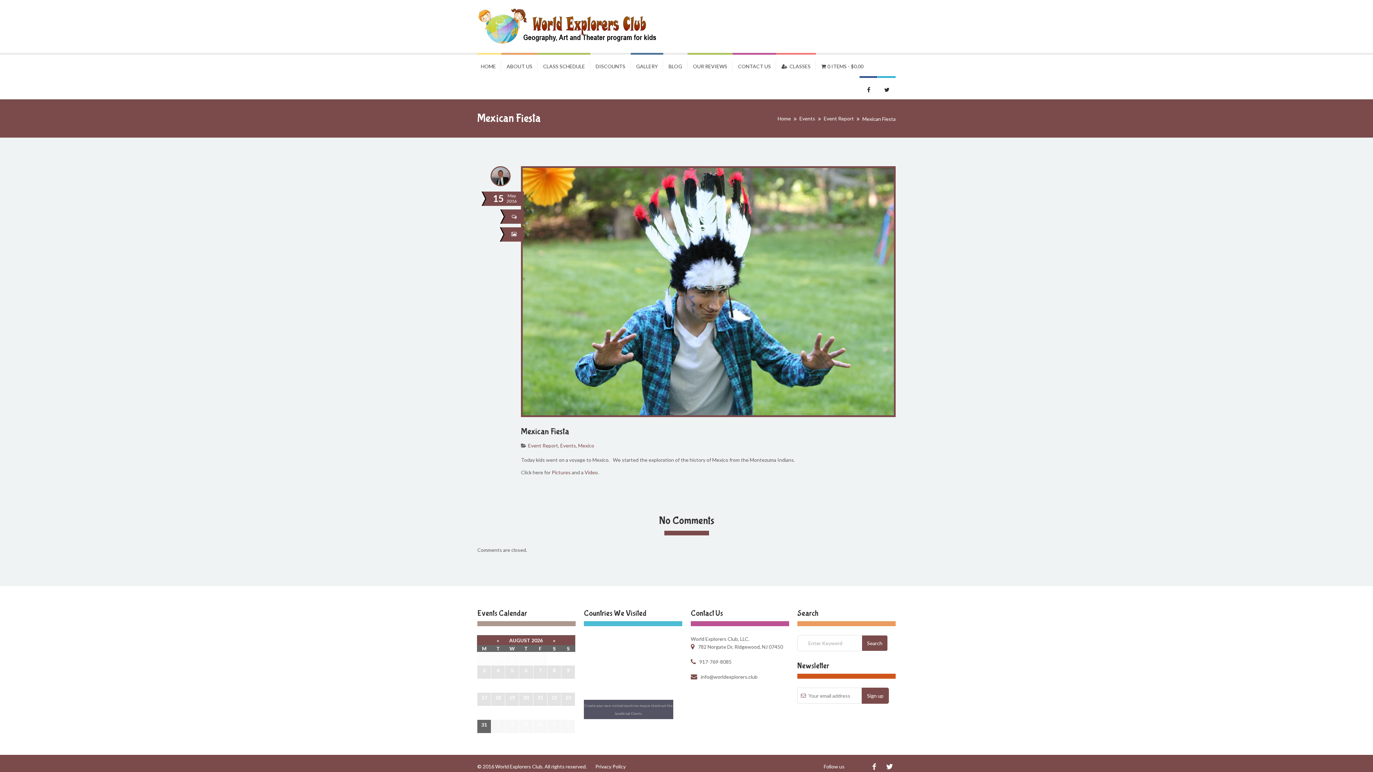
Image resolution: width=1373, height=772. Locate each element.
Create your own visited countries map (615, 705)
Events (807, 118)
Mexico (586, 445)
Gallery (647, 66)
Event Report (839, 118)
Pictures (561, 472)
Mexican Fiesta (545, 431)
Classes (799, 66)
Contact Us (754, 66)
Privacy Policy (610, 766)
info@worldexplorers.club (729, 677)
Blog (675, 66)
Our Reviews (710, 66)
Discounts (610, 66)
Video (591, 472)
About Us (519, 66)
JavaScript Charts (628, 713)
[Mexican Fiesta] (515, 234)
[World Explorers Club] (571, 26)
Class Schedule (564, 66)
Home (488, 66)
